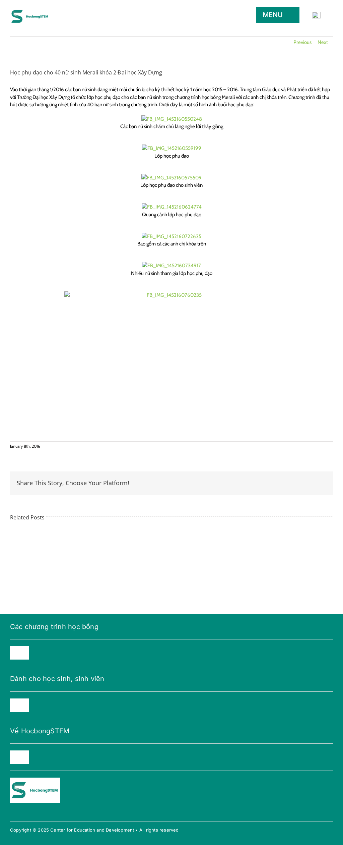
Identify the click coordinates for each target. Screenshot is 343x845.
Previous (302, 42)
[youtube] (23, 812)
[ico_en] (316, 14)
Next (323, 42)
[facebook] (12, 812)
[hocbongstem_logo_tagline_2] (30, 9)
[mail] (33, 812)
